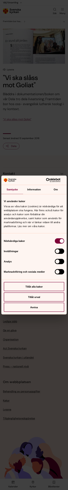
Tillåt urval (34, 296)
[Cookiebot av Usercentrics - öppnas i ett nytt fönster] (49, 180)
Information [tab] (34, 189)
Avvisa (34, 307)
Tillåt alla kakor (34, 286)
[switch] (59, 251)
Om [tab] (56, 189)
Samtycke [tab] (12, 189)
